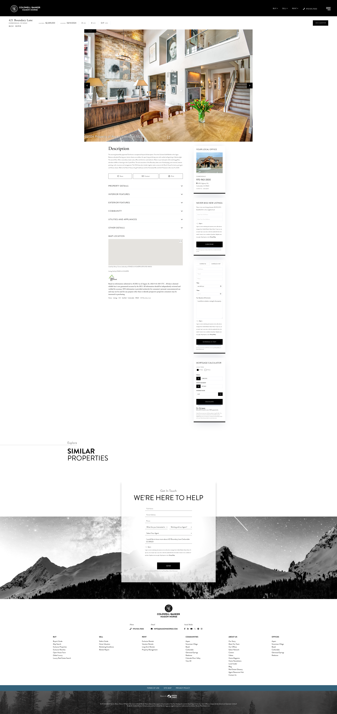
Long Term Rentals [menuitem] (148, 647)
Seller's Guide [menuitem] (103, 641)
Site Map (167, 688)
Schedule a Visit (216, 264)
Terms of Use (153, 688)
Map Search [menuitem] (57, 644)
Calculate (209, 402)
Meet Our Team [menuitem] (234, 644)
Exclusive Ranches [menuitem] (59, 649)
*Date (197, 283)
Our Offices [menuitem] (233, 647)
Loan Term (200, 367)
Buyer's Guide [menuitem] (57, 641)
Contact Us (199, 188)
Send (168, 566)
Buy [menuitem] (274, 8)
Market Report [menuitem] (104, 649)
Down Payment (201, 383)
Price (198, 375)
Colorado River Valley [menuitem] (193, 658)
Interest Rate (200, 391)
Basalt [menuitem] (188, 647)
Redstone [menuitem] (189, 655)
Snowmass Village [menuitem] (192, 644)
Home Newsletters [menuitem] (235, 661)
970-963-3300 (203, 179)
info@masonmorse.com (166, 629)
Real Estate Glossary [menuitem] (236, 669)
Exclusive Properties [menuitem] (60, 647)
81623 (137, 298)
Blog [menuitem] (230, 666)
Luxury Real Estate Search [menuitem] (62, 658)
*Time (197, 290)
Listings (115, 298)
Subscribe (209, 244)
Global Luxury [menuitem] (58, 655)
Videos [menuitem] (231, 655)
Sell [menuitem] (284, 8)
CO (120, 298)
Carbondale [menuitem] (190, 649)
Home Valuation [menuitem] (104, 644)
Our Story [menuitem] (232, 641)
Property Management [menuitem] (150, 649)
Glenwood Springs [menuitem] (192, 652)
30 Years (201, 370)
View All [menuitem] (188, 661)
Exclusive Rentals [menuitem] (148, 641)
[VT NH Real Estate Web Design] (168, 697)
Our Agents (206, 188)
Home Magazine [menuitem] (234, 658)
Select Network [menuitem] (234, 649)
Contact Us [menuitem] (232, 675)
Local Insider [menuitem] (233, 663)
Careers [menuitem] (231, 652)
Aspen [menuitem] (188, 641)
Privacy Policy (213, 237)
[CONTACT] (320, 23)
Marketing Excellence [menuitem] (106, 647)
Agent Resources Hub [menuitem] (236, 672)
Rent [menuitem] (294, 8)
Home (110, 298)
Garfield (124, 298)
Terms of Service (199, 349)
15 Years (208, 370)
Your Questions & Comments (203, 298)
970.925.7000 (311, 9)
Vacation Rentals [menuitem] (147, 644)
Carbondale (131, 298)
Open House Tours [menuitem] (59, 652)
